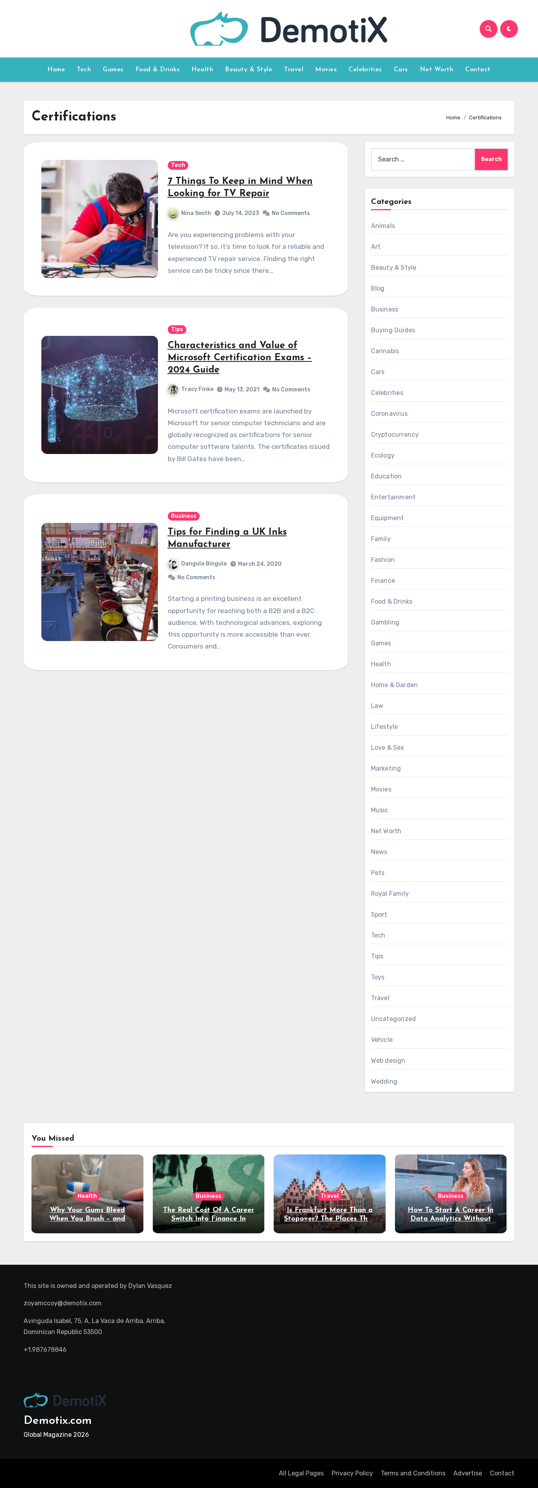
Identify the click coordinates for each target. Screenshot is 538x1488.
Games (113, 70)
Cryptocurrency (395, 434)
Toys (378, 977)
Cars (401, 70)
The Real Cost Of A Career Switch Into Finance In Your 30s (208, 1219)
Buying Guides (393, 330)
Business (184, 516)
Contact (478, 70)
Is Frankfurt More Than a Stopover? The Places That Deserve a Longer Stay (329, 1219)
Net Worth (437, 70)
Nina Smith (196, 213)
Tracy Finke (197, 389)
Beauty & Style (248, 70)
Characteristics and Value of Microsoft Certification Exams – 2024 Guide (240, 358)
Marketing (386, 768)
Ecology (383, 455)
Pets (378, 872)
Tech (84, 70)
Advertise (467, 1473)
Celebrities (365, 70)
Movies (326, 70)
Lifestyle (384, 726)
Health (202, 70)
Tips (177, 329)
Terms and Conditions (413, 1473)
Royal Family (390, 893)
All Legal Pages (301, 1473)
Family (381, 539)
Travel (293, 70)
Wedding (384, 1081)
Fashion (383, 559)
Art (376, 246)
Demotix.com (58, 1421)
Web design (388, 1060)
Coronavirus (389, 413)
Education (386, 476)
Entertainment (393, 497)
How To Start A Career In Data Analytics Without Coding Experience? (450, 1219)
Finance (383, 580)
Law (377, 706)
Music (379, 810)
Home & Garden (394, 685)
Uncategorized (393, 1019)
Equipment (387, 518)
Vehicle (382, 1039)
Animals (383, 226)
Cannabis (385, 351)
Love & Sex (387, 747)
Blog (378, 288)
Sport (379, 914)
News (379, 852)
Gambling (385, 622)
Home (56, 70)
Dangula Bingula (204, 563)
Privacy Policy (352, 1473)
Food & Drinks (157, 70)
